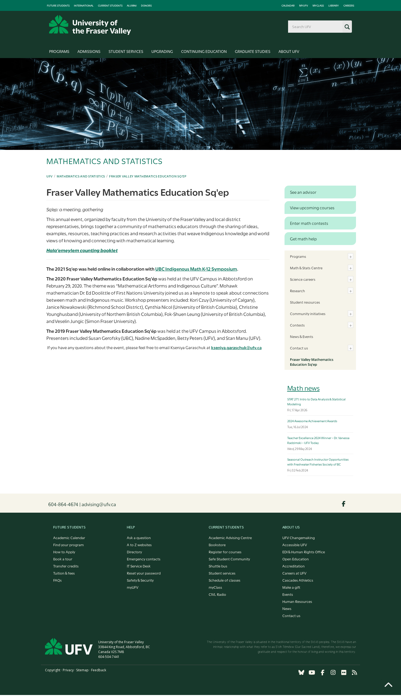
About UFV (289, 51)
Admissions (88, 51)
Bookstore (217, 544)
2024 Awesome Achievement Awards (312, 421)
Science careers (302, 279)
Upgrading (162, 51)
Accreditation (293, 566)
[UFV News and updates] (354, 672)
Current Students (110, 5)
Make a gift (291, 587)
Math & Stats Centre (306, 267)
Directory (134, 551)
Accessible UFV (294, 544)
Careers (348, 5)
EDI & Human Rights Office (303, 551)
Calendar (288, 5)
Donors (146, 5)
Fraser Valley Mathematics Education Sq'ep (148, 176)
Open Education (295, 558)
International (84, 5)
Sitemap (82, 670)
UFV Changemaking (298, 537)
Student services (222, 573)
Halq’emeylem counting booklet (82, 250)
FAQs (57, 580)
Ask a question (139, 537)
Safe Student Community (229, 558)
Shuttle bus (218, 566)
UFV (49, 176)
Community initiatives (307, 313)
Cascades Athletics (297, 580)
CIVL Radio (217, 594)
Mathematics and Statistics (81, 176)
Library (333, 5)
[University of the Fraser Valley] (90, 25)
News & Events (301, 336)
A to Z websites (139, 544)
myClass (318, 5)
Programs (59, 51)
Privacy (68, 670)
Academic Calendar (69, 537)
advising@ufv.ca (99, 503)
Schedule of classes (224, 580)
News (286, 608)
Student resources (305, 302)
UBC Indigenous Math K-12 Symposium (196, 268)
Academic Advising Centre (230, 537)
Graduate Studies (252, 51)
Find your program (68, 544)
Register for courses (225, 551)
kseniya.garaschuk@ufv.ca (236, 347)
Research (297, 290)
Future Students (58, 5)
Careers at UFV (294, 573)
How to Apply (64, 551)
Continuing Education (204, 51)
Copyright (52, 670)
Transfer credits (66, 566)
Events (287, 594)
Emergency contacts (143, 558)
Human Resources (297, 601)
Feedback (98, 670)
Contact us (299, 347)
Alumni (132, 5)
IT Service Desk (139, 566)
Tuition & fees (64, 573)
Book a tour (62, 558)
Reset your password (144, 573)
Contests (297, 325)
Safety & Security (140, 580)
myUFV (303, 5)
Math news (303, 387)
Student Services (126, 51)
